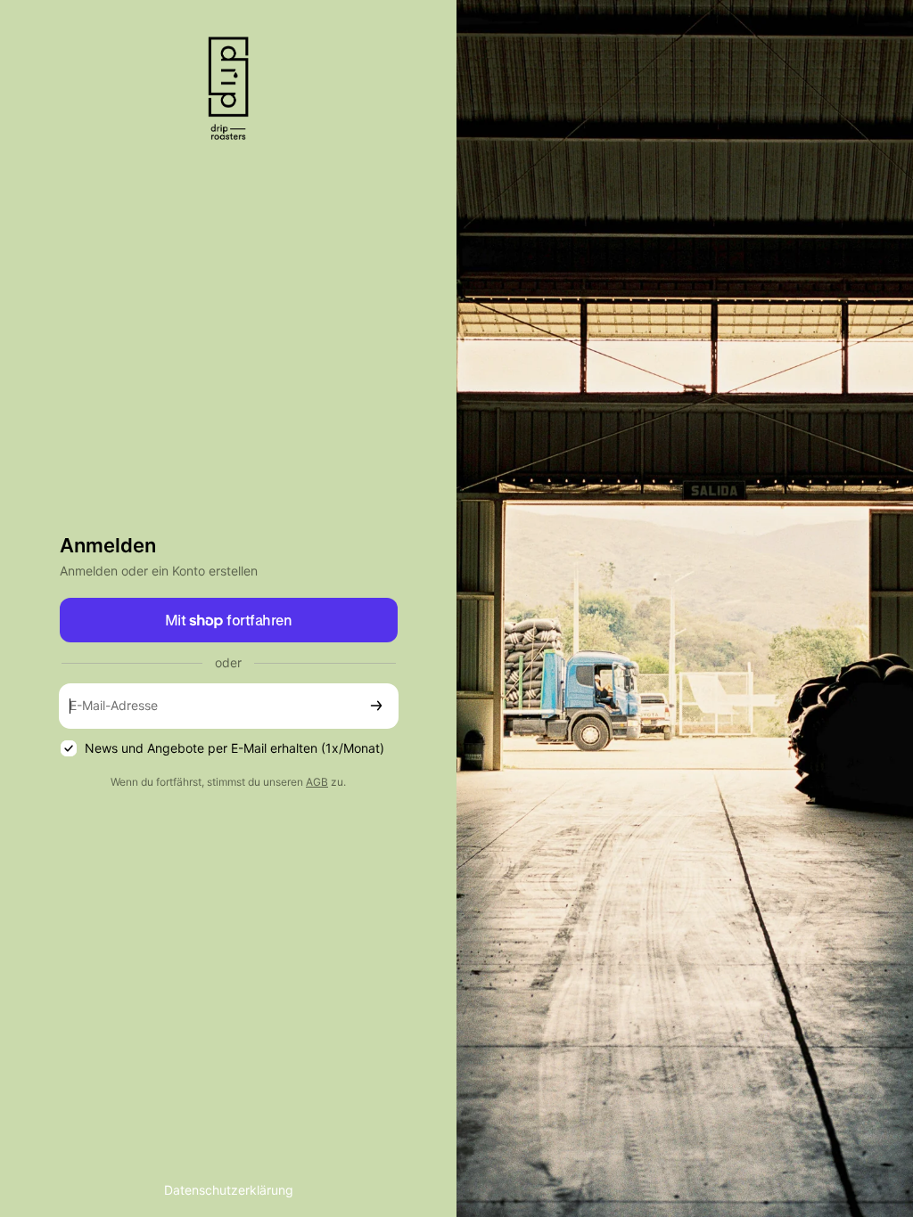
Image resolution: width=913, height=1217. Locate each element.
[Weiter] (376, 706)
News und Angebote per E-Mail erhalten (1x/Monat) (234, 748)
